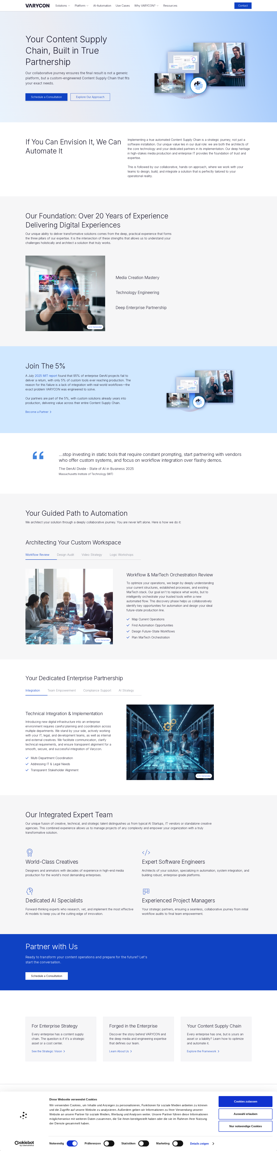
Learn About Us (119, 1051)
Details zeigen (199, 1143)
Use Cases (123, 5)
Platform (80, 5)
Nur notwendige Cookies (245, 1126)
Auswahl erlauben (245, 1114)
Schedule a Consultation (46, 97)
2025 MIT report (46, 376)
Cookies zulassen (245, 1101)
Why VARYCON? (144, 5)
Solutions (61, 5)
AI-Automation (102, 5)
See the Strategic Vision (47, 1051)
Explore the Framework (201, 1051)
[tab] (41, 555)
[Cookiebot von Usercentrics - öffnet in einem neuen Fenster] (24, 1143)
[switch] (109, 1143)
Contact (243, 5)
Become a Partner (36, 412)
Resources (170, 5)
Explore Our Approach (90, 97)
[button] (63, 5)
